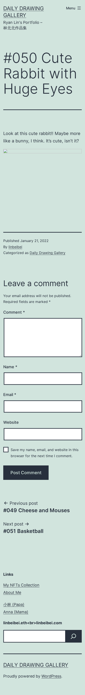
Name (10, 367)
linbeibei (15, 247)
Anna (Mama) (15, 612)
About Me (12, 592)
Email (9, 394)
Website (11, 422)
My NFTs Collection (21, 585)
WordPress (51, 676)
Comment (14, 312)
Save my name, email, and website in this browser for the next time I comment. (44, 453)
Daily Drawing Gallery (47, 253)
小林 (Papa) (13, 604)
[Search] (73, 636)
